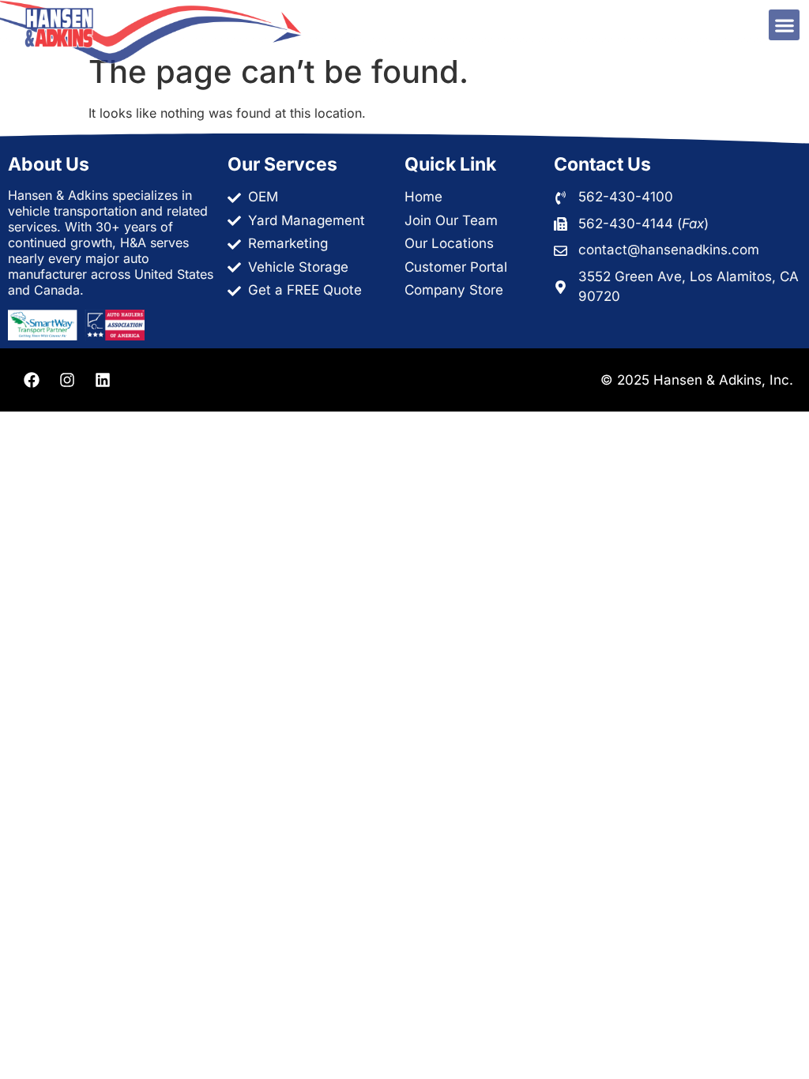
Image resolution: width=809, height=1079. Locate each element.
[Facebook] (31, 380)
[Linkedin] (103, 380)
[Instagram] (67, 380)
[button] (784, 24)
